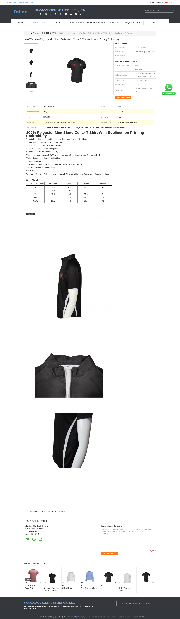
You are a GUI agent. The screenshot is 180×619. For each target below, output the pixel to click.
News (153, 22)
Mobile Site (41, 616)
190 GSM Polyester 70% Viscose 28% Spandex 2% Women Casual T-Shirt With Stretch (51, 588)
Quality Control (96, 22)
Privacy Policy (49, 616)
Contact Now (124, 97)
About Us (58, 22)
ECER (142, 616)
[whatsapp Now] (169, 89)
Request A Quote (156, 2)
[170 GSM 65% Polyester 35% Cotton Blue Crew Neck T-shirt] (89, 577)
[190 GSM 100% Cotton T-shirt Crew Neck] (146, 577)
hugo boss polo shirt (40, 511)
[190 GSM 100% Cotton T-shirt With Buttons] (108, 577)
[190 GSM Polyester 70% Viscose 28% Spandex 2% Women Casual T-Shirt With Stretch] (52, 577)
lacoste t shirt (62, 511)
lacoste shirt (52, 511)
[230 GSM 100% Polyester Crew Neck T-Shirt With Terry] (71, 577)
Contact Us (115, 22)
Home (20, 22)
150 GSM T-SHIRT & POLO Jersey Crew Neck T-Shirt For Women (125, 587)
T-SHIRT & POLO (49, 33)
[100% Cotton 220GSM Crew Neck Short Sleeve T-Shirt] (33, 575)
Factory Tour (77, 22)
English (170, 2)
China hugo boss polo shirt (65, 616)
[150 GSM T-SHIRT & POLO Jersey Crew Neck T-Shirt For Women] (127, 577)
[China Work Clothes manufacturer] (20, 12)
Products (38, 22)
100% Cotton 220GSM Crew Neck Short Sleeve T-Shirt (33, 585)
